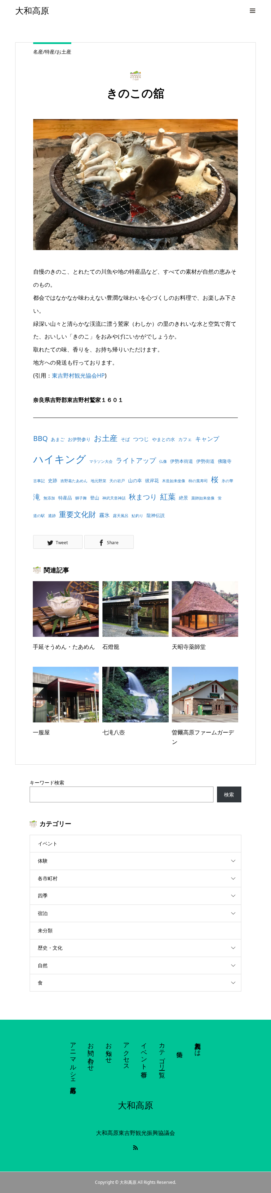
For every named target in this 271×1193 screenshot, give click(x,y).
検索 (229, 794)
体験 (43, 860)
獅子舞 (81, 498)
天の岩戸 (117, 480)
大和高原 (32, 11)
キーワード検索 (47, 782)
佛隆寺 (224, 461)
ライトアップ (136, 460)
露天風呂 (120, 515)
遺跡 (52, 515)
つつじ (141, 439)
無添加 (49, 498)
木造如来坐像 (173, 480)
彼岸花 (152, 480)
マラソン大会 (101, 461)
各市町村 (48, 878)
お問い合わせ (91, 1053)
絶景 (183, 498)
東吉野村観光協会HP (78, 375)
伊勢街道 (205, 461)
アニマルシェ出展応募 (73, 1060)
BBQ (40, 438)
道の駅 (39, 515)
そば (125, 439)
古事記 (39, 480)
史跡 (52, 480)
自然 (43, 965)
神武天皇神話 (114, 498)
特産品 (65, 498)
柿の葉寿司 (198, 480)
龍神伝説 (155, 515)
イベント (48, 843)
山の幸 (135, 480)
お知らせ (109, 1049)
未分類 (45, 930)
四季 (43, 895)
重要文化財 (77, 514)
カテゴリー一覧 (162, 1052)
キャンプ (207, 439)
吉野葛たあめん (74, 480)
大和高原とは (198, 1045)
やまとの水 (163, 439)
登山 (94, 498)
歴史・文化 (50, 947)
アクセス (126, 1052)
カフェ (185, 439)
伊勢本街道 (181, 461)
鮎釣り (137, 515)
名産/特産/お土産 (52, 51)
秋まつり (143, 497)
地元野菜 (98, 480)
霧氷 (104, 515)
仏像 (163, 461)
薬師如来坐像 (203, 498)
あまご (58, 439)
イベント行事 (144, 1052)
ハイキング (59, 459)
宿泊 (43, 913)
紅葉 (168, 496)
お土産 (106, 438)
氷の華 (227, 480)
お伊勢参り (79, 439)
